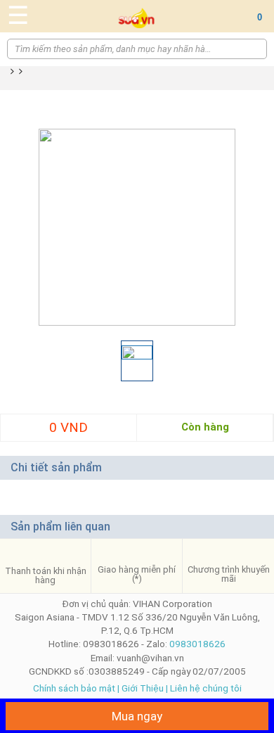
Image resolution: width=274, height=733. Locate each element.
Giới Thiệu (143, 688)
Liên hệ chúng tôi (206, 688)
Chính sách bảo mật (74, 688)
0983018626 (197, 643)
